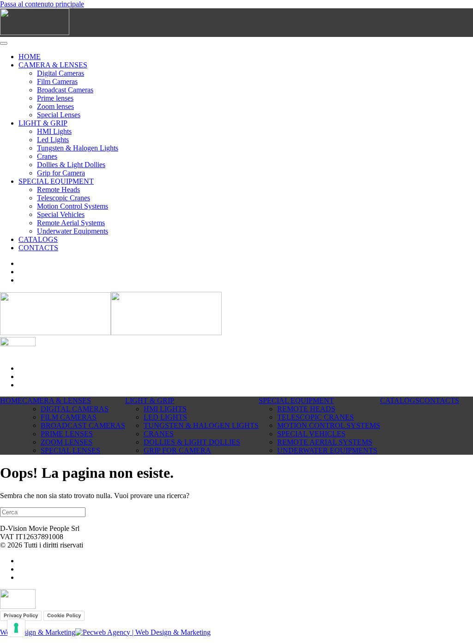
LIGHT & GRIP (42, 123)
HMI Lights (54, 131)
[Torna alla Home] (34, 32)
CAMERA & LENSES (52, 65)
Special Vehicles (61, 214)
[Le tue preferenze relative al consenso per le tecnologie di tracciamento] (16, 628)
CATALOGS (38, 239)
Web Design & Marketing (37, 632)
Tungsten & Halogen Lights (77, 148)
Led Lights (53, 140)
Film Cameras (57, 81)
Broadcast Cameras (65, 90)
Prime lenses (55, 98)
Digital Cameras (60, 73)
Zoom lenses (55, 106)
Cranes (47, 156)
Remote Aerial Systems (71, 223)
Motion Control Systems (72, 206)
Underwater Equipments (72, 231)
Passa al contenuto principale (42, 4)
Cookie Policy (64, 615)
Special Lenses (58, 115)
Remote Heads (58, 189)
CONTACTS (38, 248)
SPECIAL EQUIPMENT (56, 181)
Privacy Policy (21, 615)
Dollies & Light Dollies (71, 165)
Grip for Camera (61, 173)
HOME (29, 56)
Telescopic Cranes (63, 198)
